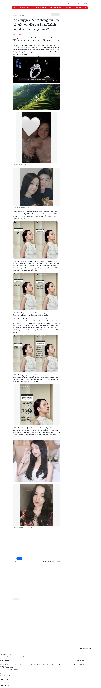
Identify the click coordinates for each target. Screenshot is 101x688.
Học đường (59, 664)
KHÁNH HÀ (44, 561)
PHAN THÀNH (57, 561)
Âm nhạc (68, 7)
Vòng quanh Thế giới (30, 664)
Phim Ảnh (41, 664)
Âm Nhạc (37, 664)
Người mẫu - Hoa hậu (26, 7)
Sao (15, 7)
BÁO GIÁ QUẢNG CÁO (85, 648)
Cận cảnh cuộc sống (56, 7)
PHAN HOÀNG (52, 561)
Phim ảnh (78, 7)
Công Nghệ (74, 664)
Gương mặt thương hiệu (67, 664)
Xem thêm (16, 599)
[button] (55, 14)
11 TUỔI (48, 561)
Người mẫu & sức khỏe (52, 664)
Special (78, 664)
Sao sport (45, 664)
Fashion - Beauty (41, 7)
